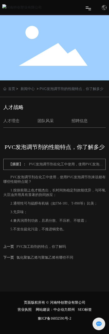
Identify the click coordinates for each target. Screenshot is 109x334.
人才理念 (11, 121)
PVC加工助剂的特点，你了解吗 (41, 247)
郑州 (71, 309)
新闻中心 (28, 88)
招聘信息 (79, 121)
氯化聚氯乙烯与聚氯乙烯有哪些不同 (44, 257)
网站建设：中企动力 (52, 309)
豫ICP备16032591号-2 (54, 318)
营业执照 (24, 309)
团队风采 (46, 121)
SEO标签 (85, 309)
